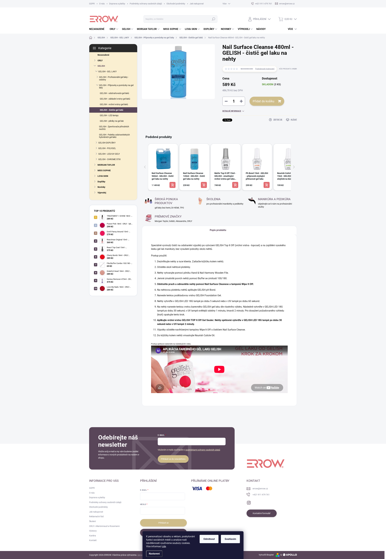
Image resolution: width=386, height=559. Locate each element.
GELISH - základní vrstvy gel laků (115, 99)
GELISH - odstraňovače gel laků (114, 93)
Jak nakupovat (197, 3)
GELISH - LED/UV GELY (109, 154)
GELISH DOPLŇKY (106, 142)
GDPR (92, 3)
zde (164, 546)
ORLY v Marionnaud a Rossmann (104, 526)
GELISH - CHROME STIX (109, 159)
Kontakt (93, 540)
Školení (92, 521)
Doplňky (101, 181)
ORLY (100, 60)
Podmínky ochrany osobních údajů (146, 3)
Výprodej (102, 192)
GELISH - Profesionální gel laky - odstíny (114, 78)
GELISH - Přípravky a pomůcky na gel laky (116, 86)
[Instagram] (249, 502)
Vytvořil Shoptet (266, 555)
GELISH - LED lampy (109, 115)
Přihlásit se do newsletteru (173, 459)
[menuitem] (98, 29)
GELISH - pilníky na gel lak (112, 121)
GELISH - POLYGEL (107, 148)
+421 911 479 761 (261, 494)
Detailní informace (231, 111)
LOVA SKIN (103, 176)
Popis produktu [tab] (218, 230)
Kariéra (92, 535)
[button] (145, 167)
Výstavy (93, 531)
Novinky (101, 187)
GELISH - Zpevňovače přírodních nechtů (114, 127)
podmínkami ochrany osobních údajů (203, 450)
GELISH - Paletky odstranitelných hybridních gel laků (114, 135)
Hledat (213, 19)
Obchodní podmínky (175, 3)
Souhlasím (230, 539)
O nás (102, 3)
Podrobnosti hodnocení (264, 69)
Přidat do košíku (263, 101)
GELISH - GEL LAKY (107, 71)
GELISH (101, 66)
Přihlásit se (163, 523)
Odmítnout (209, 539)
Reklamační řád (96, 516)
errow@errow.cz (260, 488)
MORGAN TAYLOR (106, 165)
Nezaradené (103, 55)
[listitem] (163, 167)
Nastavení (154, 553)
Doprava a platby (117, 3)
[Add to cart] (172, 185)
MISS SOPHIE (104, 170)
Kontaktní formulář (262, 513)
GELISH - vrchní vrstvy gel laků (114, 104)
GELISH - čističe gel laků (111, 110)
